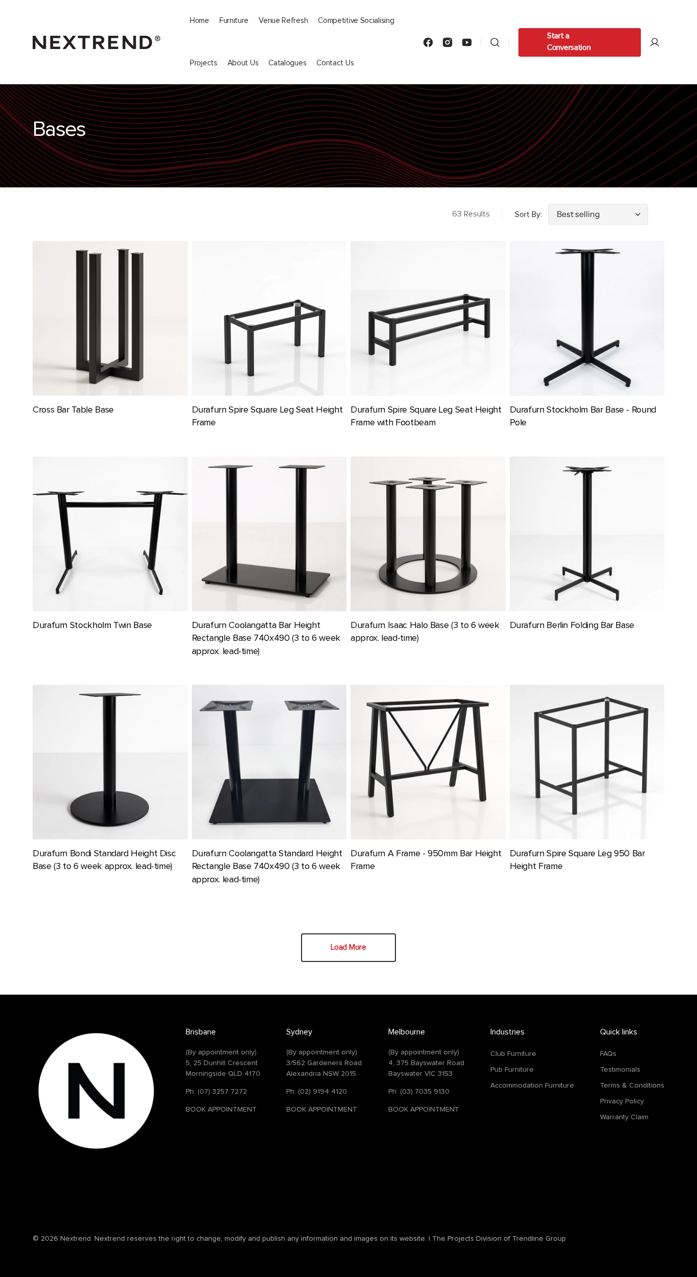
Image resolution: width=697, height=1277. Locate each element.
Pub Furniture (512, 1069)
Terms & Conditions (632, 1085)
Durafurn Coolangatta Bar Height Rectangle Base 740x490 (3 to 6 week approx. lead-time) (266, 638)
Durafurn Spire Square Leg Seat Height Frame (267, 416)
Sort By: (528, 214)
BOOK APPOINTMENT (221, 1109)
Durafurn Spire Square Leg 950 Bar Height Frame (577, 860)
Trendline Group (539, 1238)
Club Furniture (513, 1053)
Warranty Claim (624, 1117)
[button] (495, 42)
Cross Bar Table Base (73, 410)
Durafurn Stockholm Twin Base (92, 625)
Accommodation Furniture (532, 1085)
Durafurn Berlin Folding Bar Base (572, 625)
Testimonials (620, 1069)
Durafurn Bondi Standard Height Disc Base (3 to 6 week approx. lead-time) (104, 860)
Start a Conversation (568, 42)
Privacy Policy (622, 1101)
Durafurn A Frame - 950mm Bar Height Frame (426, 860)
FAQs (608, 1053)
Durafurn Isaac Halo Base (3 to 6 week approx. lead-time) (425, 632)
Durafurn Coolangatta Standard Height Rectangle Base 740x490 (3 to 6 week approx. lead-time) (267, 866)
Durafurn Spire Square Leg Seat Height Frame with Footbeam (426, 416)
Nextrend (75, 1238)
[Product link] (110, 336)
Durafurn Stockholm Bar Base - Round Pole (583, 416)
